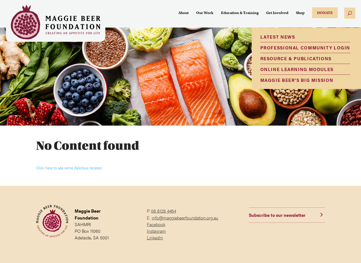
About (183, 13)
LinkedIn (155, 237)
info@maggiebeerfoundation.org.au (185, 218)
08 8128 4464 (163, 211)
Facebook (156, 224)
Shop (300, 13)
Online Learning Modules (296, 69)
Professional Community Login (305, 47)
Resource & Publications (296, 58)
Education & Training (240, 13)
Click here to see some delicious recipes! (69, 168)
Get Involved (277, 13)
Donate (325, 13)
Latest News (277, 37)
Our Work (204, 13)
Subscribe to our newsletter (277, 215)
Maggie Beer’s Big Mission (296, 80)
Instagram (156, 231)
